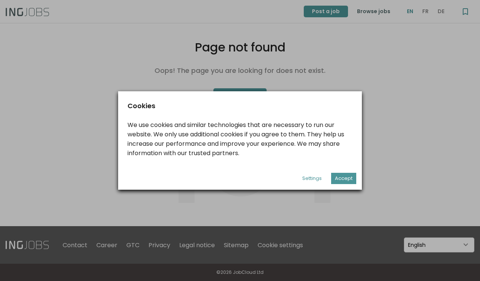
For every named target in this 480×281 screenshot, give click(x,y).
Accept (343, 178)
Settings (312, 178)
